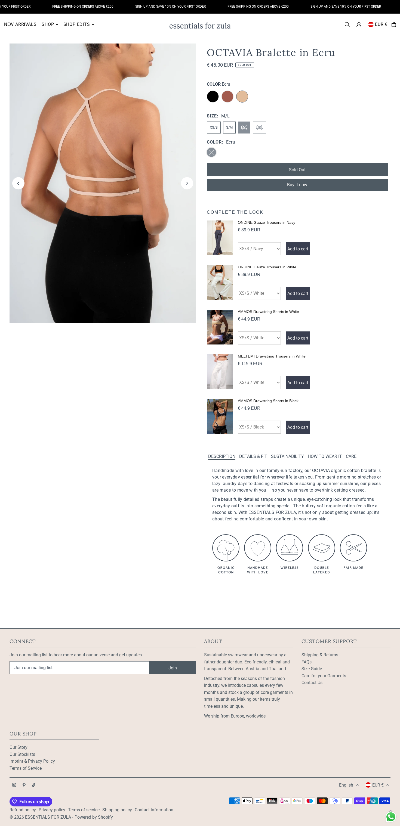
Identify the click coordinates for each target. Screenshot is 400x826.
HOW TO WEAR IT (325, 456)
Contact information (154, 809)
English (346, 785)
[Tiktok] (33, 785)
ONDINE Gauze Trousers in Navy (266, 222)
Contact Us (311, 682)
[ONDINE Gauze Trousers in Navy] (220, 238)
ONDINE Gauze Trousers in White (267, 267)
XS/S (214, 127)
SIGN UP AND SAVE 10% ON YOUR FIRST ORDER (160, 6)
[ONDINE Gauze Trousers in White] (220, 282)
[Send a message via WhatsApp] (390, 817)
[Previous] (18, 183)
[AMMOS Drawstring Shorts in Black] (220, 416)
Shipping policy (117, 809)
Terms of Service (26, 768)
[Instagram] (14, 785)
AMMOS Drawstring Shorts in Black (268, 401)
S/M (229, 127)
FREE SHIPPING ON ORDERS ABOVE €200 (72, 6)
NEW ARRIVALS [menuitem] (20, 24)
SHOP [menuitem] (48, 24)
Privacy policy (52, 809)
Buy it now (297, 184)
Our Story (18, 747)
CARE (351, 456)
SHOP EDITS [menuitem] (76, 24)
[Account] (358, 24)
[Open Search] (347, 24)
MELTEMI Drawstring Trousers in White (272, 356)
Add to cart (297, 248)
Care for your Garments (323, 675)
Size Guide (311, 668)
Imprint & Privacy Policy (32, 761)
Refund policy (23, 809)
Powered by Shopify (94, 817)
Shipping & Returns (319, 654)
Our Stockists (22, 754)
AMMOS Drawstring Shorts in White (268, 311)
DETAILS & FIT (253, 456)
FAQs (306, 661)
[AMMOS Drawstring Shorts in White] (220, 327)
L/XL (259, 127)
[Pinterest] (24, 785)
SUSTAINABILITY (287, 456)
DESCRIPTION (221, 456)
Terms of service (84, 809)
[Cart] (394, 24)
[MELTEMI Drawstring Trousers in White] (220, 371)
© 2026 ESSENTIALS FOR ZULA (40, 817)
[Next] (187, 183)
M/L (244, 127)
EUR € (381, 24)
